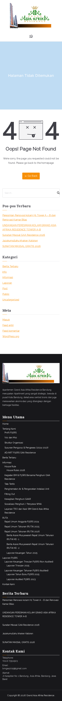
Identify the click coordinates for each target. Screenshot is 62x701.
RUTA (5, 518)
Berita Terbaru (10, 266)
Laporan (7, 283)
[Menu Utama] (31, 36)
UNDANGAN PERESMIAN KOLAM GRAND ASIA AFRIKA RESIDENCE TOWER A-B (29, 227)
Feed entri (8, 325)
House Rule (10, 466)
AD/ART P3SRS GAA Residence (20, 452)
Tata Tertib (10, 484)
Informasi (7, 277)
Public (5, 294)
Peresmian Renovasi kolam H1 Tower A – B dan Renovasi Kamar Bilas (29, 217)
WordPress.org (10, 336)
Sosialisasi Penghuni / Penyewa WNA (23, 504)
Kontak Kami (8, 584)
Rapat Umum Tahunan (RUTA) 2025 (22, 526)
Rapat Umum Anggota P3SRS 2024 (22, 521)
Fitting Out (10, 494)
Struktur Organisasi (14, 442)
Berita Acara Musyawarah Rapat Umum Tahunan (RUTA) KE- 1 (30, 537)
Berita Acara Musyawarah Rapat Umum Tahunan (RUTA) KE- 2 (30, 546)
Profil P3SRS (11, 432)
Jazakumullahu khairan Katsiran (20, 240)
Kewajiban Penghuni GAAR (18, 499)
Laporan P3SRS (9, 558)
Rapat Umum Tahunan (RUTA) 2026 (22, 531)
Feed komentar (11, 330)
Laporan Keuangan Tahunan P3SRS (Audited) (26, 570)
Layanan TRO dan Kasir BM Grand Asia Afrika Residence (27, 511)
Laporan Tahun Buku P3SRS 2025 (23, 574)
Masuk (6, 319)
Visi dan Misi (11, 437)
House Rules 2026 (16, 470)
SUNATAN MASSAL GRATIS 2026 (21, 246)
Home (5, 424)
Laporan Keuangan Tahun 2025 (22, 553)
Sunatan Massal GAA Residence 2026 (23, 235)
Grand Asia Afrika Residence (40, 695)
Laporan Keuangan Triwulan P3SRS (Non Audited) (29, 561)
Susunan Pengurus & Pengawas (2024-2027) (26, 447)
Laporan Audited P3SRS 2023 (21, 579)
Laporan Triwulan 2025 (18, 565)
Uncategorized (10, 299)
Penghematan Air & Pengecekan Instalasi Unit (27, 489)
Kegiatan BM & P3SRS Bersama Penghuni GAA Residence (27, 477)
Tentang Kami (9, 429)
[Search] (57, 193)
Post (5, 288)
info (4, 272)
